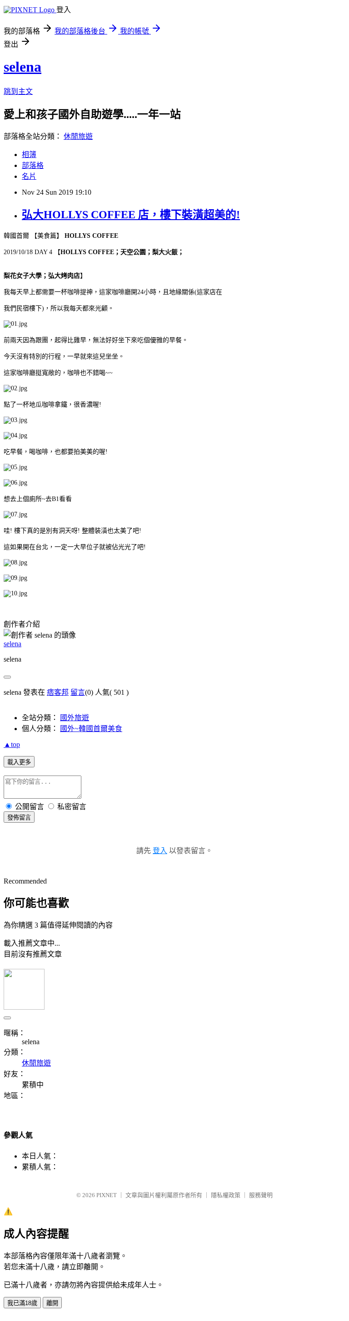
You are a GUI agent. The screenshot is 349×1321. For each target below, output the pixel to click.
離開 (52, 1303)
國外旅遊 (74, 718)
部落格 (33, 165)
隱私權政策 (225, 1195)
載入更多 (19, 762)
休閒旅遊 (78, 136)
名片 (29, 176)
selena (22, 67)
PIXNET (106, 1195)
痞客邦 (58, 692)
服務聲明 (261, 1195)
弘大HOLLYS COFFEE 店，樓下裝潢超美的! (131, 215)
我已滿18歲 (22, 1303)
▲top (12, 744)
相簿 (29, 154)
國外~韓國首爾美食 (91, 728)
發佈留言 (19, 817)
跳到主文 (18, 91)
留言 (77, 692)
